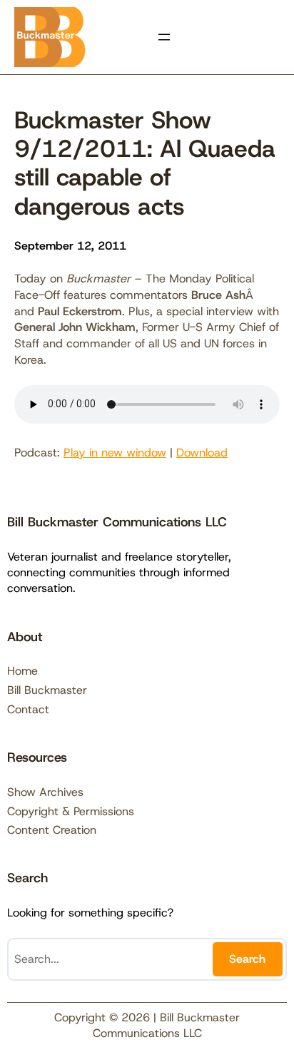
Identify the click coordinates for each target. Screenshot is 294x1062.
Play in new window (115, 452)
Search (247, 958)
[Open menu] (164, 37)
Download (202, 452)
